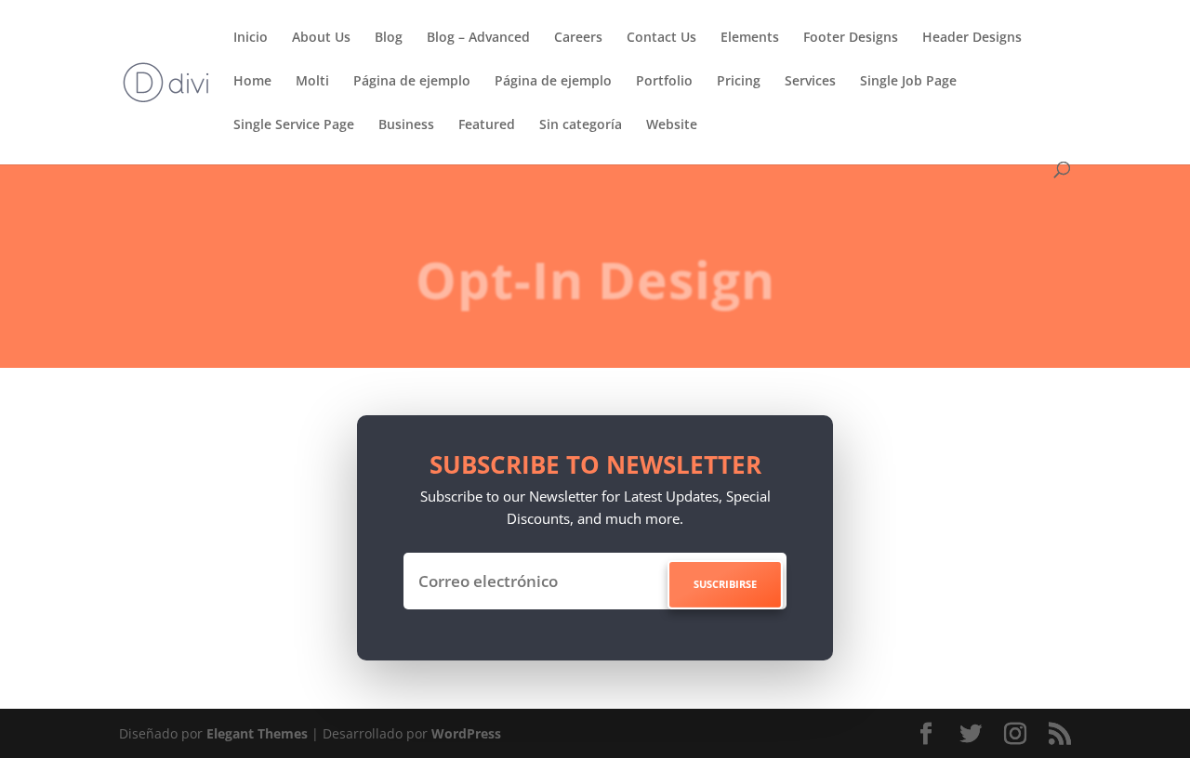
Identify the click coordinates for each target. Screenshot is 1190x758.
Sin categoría (580, 125)
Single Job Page (908, 81)
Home (252, 81)
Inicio (250, 38)
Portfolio (664, 81)
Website (671, 125)
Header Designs (972, 38)
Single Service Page (293, 125)
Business (406, 125)
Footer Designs (850, 38)
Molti (312, 81)
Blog (389, 38)
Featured (486, 125)
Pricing (738, 81)
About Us (321, 38)
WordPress (466, 733)
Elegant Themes (257, 733)
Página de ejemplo (411, 81)
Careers (578, 38)
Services (810, 81)
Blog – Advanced (478, 38)
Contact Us (661, 38)
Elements (750, 38)
